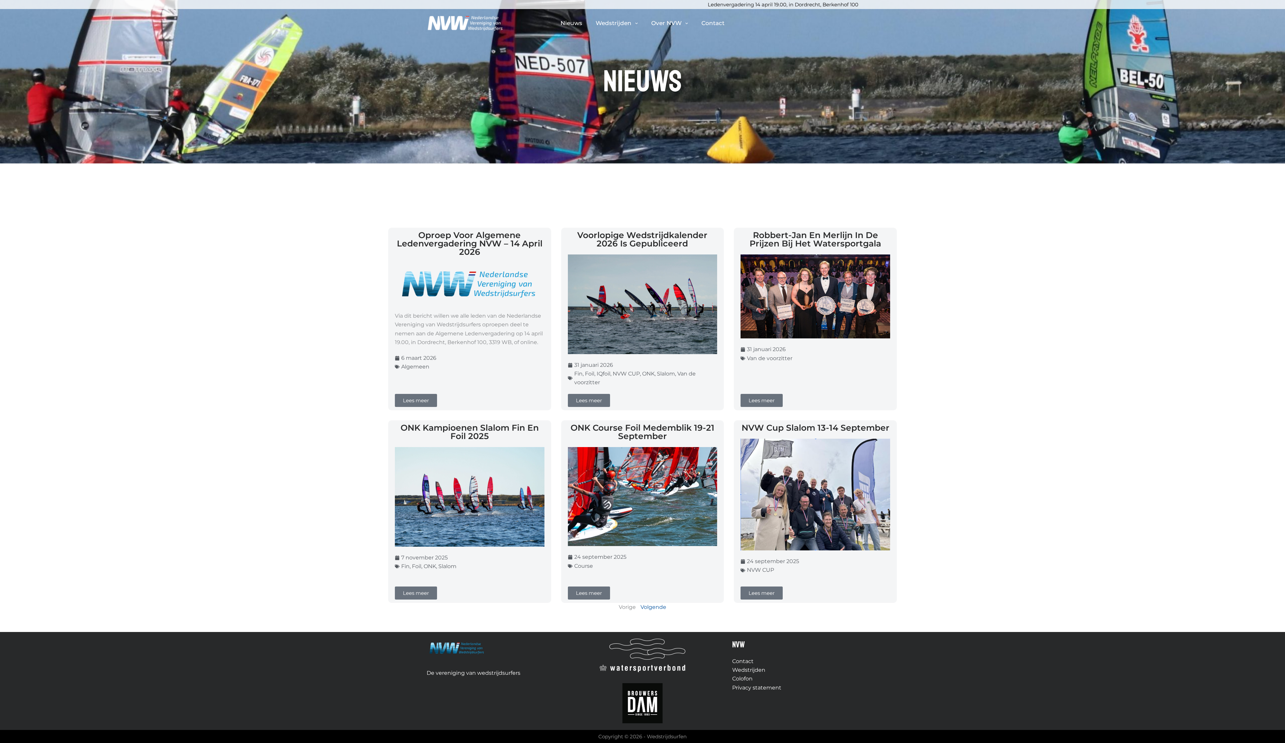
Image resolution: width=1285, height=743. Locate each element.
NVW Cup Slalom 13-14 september (815, 428)
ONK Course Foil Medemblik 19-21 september (642, 432)
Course (583, 566)
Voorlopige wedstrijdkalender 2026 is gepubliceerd (642, 239)
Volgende (653, 607)
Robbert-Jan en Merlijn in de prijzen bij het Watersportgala (815, 239)
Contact (712, 23)
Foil (589, 373)
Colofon (742, 678)
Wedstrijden (613, 23)
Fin (578, 373)
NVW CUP (626, 373)
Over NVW (666, 23)
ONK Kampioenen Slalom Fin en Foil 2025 (470, 432)
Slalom (666, 373)
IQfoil (603, 373)
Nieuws (571, 23)
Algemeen (415, 366)
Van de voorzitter (769, 358)
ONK (648, 373)
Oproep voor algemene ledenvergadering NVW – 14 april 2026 (469, 243)
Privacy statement (756, 687)
